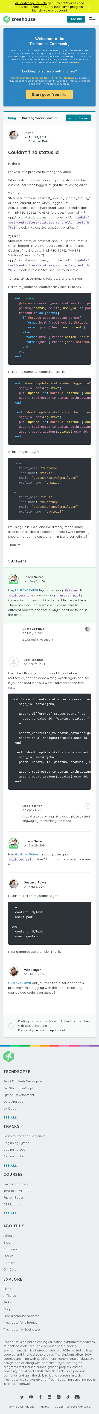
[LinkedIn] (49, 1397)
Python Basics (13, 1197)
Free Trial (76, 19)
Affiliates (9, 1295)
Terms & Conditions (21, 1406)
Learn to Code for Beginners (24, 1136)
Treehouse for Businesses (22, 1329)
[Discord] (77, 1397)
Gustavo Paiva (26, 590)
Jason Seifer (33, 577)
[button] (10, 7)
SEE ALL (10, 1117)
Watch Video (78, 118)
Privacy (44, 1406)
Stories (8, 1256)
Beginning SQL (14, 1149)
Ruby (12, 118)
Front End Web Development (24, 1081)
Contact (9, 1263)
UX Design (10, 1108)
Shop (7, 1309)
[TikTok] (68, 1397)
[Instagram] (58, 1397)
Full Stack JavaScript (18, 1088)
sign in (33, 1030)
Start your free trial (49, 94)
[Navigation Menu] (92, 19)
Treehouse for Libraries (20, 1322)
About (7, 1235)
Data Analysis (13, 1101)
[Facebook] (40, 1397)
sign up (48, 1030)
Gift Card (9, 1269)
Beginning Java (14, 1156)
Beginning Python (16, 1143)
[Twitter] (22, 1397)
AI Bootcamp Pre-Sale (31, 3)
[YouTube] (31, 1397)
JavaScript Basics (15, 1184)
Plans (7, 1289)
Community (11, 1249)
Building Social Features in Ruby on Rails (53, 118)
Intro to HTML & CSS (17, 1191)
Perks (7, 1302)
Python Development (18, 1095)
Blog (6, 1242)
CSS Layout (11, 1204)
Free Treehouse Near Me (21, 1316)
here (76, 62)
